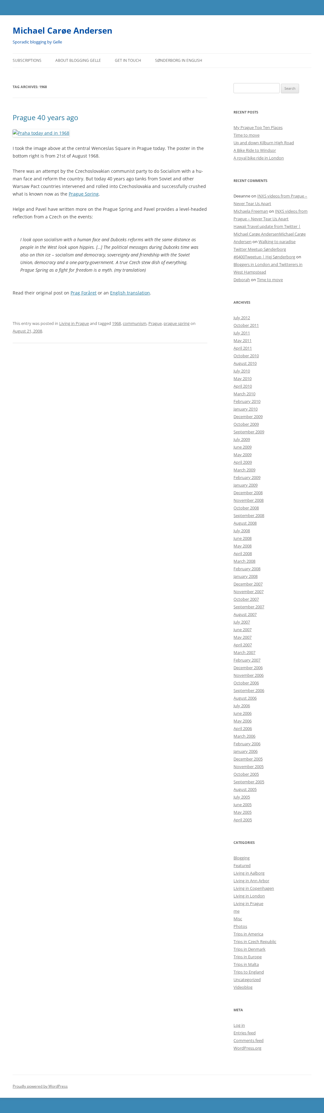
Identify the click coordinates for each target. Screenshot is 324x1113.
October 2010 (246, 356)
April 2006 (243, 728)
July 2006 (242, 706)
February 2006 (247, 744)
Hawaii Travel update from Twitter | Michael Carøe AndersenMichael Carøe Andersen (270, 233)
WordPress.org (247, 1048)
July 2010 (242, 371)
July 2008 (242, 531)
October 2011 (246, 325)
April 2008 (243, 553)
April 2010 (243, 386)
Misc (238, 919)
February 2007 (247, 660)
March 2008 (244, 561)
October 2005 (246, 774)
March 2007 (244, 652)
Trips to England (249, 972)
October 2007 (246, 599)
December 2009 (248, 416)
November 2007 (249, 591)
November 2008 (249, 500)
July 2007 (242, 622)
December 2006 (248, 667)
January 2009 (246, 485)
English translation (130, 293)
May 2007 (243, 637)
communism (134, 323)
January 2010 (246, 409)
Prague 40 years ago (45, 117)
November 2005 (249, 766)
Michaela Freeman (251, 211)
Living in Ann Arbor (251, 880)
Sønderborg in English (178, 60)
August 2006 (245, 698)
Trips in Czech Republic (255, 941)
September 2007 (249, 607)
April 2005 (243, 820)
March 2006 (244, 736)
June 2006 (243, 713)
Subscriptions (27, 60)
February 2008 (247, 569)
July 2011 (242, 333)
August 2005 (245, 789)
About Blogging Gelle (78, 60)
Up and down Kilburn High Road (264, 143)
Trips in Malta (246, 964)
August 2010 (245, 363)
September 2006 (249, 690)
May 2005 (243, 812)
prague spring (177, 323)
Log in (239, 1025)
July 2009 (242, 439)
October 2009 (246, 424)
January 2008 (246, 576)
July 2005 (242, 797)
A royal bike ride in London (259, 158)
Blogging (242, 858)
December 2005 (248, 759)
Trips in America (248, 934)
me (237, 911)
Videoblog (243, 987)
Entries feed (245, 1033)
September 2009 (249, 432)
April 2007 (243, 645)
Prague (155, 323)
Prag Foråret (84, 293)
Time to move (246, 135)
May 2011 (243, 340)
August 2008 (245, 523)
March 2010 (244, 394)
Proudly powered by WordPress (40, 1086)
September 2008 (249, 515)
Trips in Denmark (249, 949)
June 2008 (243, 538)
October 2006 (246, 683)
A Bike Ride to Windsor (255, 150)
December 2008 (248, 492)
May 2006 (243, 721)
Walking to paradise (277, 241)
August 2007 (245, 614)
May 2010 (243, 378)
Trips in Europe (248, 957)
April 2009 (243, 462)
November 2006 (249, 675)
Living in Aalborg (249, 873)
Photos (240, 926)
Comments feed (249, 1040)
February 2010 (247, 401)
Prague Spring (84, 194)
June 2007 (243, 629)
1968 (116, 323)
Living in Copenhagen (254, 888)
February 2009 (247, 477)
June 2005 (243, 804)
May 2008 (243, 546)
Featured (242, 865)
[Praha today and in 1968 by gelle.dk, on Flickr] (41, 133)
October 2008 (246, 508)
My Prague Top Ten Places (258, 127)
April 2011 (243, 348)
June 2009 (243, 447)
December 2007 (248, 584)
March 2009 (244, 470)
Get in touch (128, 60)
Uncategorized (247, 979)
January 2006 (246, 751)
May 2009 (243, 454)
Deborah (242, 279)
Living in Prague (74, 323)
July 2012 (242, 317)
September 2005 (249, 782)
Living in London (249, 896)
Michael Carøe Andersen (62, 30)
